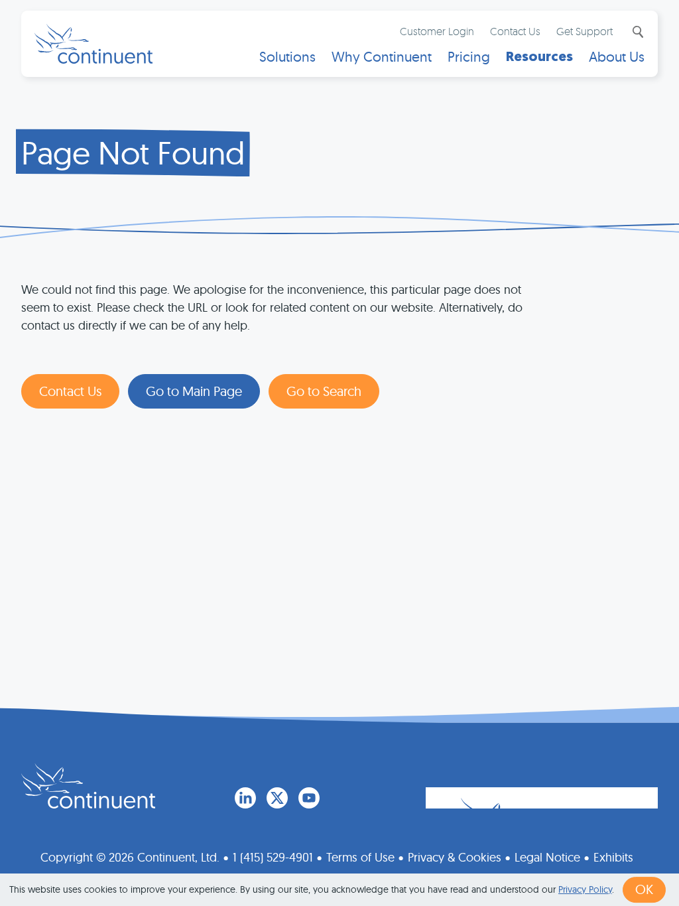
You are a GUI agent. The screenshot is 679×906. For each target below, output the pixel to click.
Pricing (469, 57)
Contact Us (515, 31)
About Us (617, 57)
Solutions (287, 57)
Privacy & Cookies (454, 857)
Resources (539, 57)
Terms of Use (360, 857)
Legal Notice (547, 857)
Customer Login (437, 31)
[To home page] (88, 786)
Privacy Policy (585, 889)
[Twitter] (277, 798)
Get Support (584, 31)
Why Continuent (382, 57)
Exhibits (613, 857)
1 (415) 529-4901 (273, 857)
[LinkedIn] (245, 798)
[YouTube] (309, 798)
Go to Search (323, 391)
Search (637, 32)
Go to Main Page (194, 391)
